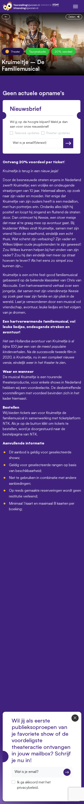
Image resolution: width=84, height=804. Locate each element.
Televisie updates (27, 133)
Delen (72, 16)
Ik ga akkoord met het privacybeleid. (34, 785)
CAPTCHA (20, 793)
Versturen (68, 143)
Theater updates (58, 133)
